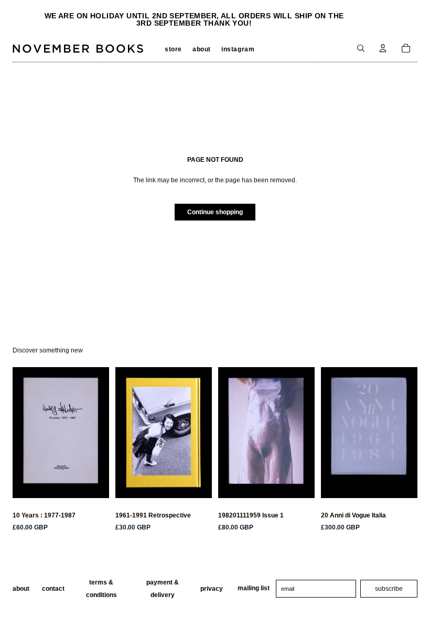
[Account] (382, 48)
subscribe (389, 588)
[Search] (360, 48)
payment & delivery (162, 589)
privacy (211, 588)
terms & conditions (101, 589)
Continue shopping (215, 212)
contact (53, 588)
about (21, 588)
